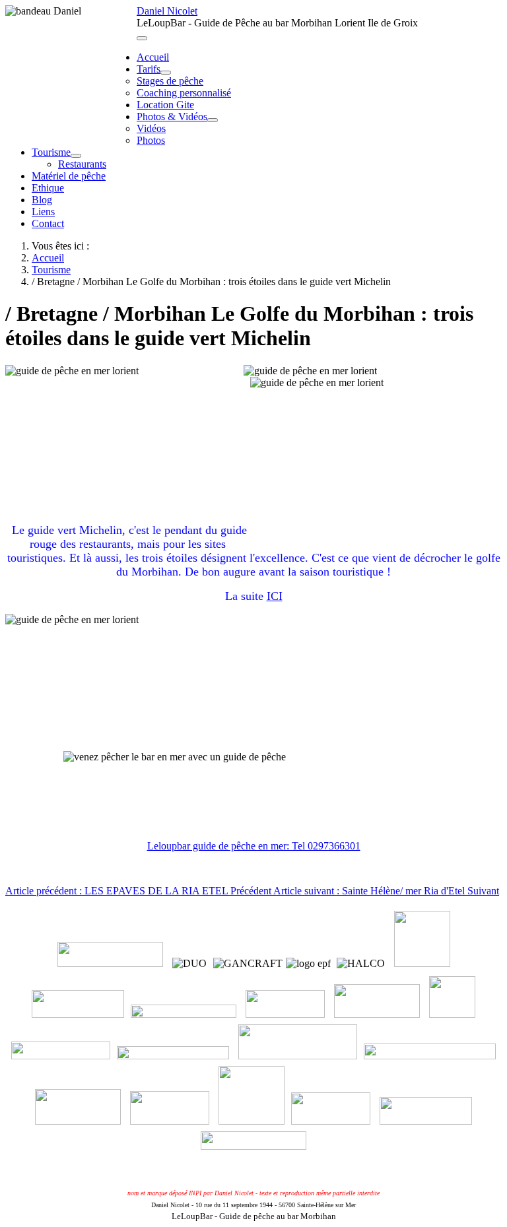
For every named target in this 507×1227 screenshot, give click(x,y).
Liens (43, 211)
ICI (275, 596)
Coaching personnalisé (184, 92)
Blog (42, 199)
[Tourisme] (76, 156)
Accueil (153, 57)
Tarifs (148, 69)
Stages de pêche (170, 80)
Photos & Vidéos (172, 116)
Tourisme (51, 152)
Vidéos (151, 128)
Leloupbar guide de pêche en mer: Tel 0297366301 (253, 845)
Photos (151, 140)
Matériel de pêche (69, 176)
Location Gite (165, 104)
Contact (48, 223)
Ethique (48, 187)
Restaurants (82, 164)
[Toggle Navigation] (142, 38)
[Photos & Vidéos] (212, 120)
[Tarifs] (165, 73)
